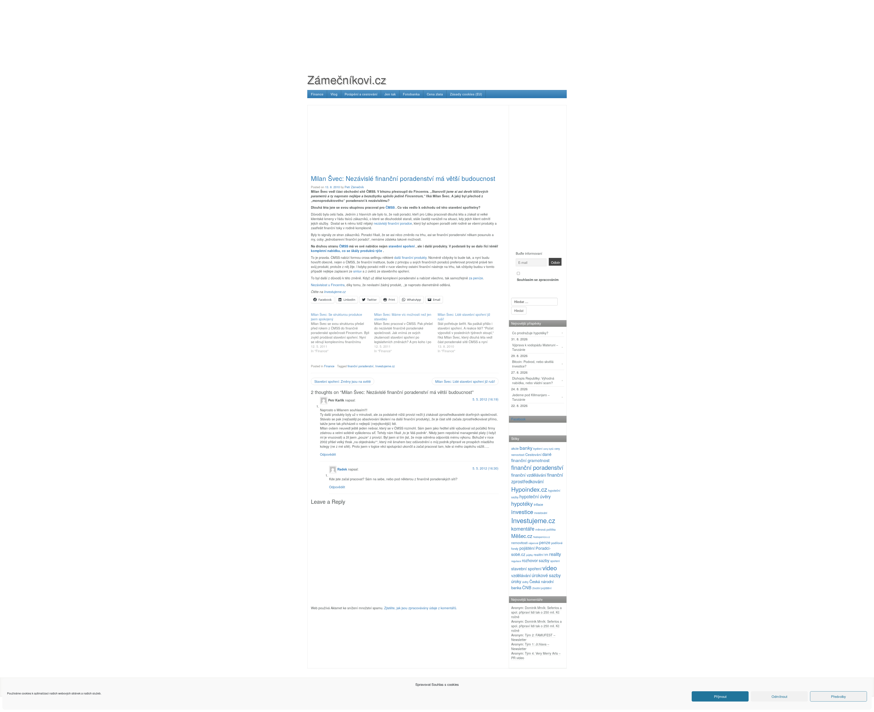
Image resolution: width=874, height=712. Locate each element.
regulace (516, 561)
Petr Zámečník (354, 187)
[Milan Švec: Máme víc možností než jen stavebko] (405, 332)
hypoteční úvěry (535, 496)
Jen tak (390, 94)
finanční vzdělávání (528, 475)
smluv (357, 271)
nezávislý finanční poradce (393, 223)
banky (526, 447)
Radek (342, 469)
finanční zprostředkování (537, 478)
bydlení (537, 448)
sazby (544, 560)
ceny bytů (548, 448)
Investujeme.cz (335, 291)
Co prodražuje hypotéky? (530, 333)
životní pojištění (541, 588)
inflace (538, 504)
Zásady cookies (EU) (466, 94)
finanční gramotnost (530, 460)
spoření (555, 561)
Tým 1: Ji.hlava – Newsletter (530, 646)
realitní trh (541, 554)
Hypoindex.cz (529, 489)
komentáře (522, 528)
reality (555, 554)
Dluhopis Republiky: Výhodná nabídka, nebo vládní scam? (533, 380)
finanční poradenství (360, 366)
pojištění (527, 548)
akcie (515, 448)
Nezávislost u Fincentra (328, 285)
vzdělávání (521, 575)
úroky (516, 581)
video (549, 567)
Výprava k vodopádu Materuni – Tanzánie (535, 347)
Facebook (518, 419)
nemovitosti (519, 542)
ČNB (526, 587)
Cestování (533, 454)
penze (544, 542)
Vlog (334, 94)
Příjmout (720, 696)
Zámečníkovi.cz (346, 79)
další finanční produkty (410, 257)
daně (546, 454)
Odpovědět (328, 454)
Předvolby (838, 696)
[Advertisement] (437, 32)
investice (522, 512)
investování (540, 513)
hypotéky (522, 503)
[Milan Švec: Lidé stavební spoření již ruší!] (469, 332)
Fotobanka (411, 94)
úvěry (525, 582)
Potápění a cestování (361, 94)
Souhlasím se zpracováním (538, 279)
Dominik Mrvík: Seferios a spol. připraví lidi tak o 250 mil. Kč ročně (536, 612)
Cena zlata (435, 94)
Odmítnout (779, 696)
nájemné (533, 543)
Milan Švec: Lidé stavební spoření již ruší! (465, 381)
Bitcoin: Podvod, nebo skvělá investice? (533, 363)
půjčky (529, 555)
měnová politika (545, 529)
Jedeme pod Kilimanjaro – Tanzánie (531, 397)
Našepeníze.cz (541, 537)
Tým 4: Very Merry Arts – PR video (536, 655)
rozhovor (530, 560)
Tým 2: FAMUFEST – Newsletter (533, 637)
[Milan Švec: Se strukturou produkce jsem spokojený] (342, 332)
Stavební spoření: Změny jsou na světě (342, 381)
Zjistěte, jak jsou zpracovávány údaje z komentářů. (420, 608)
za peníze (476, 278)
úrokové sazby (546, 575)
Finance (317, 94)
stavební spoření (526, 568)
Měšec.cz (521, 535)
